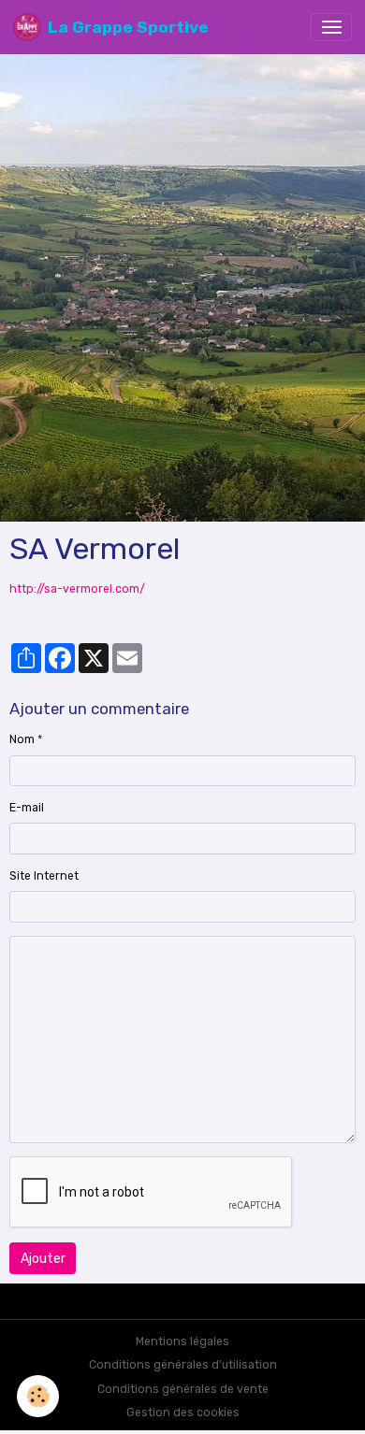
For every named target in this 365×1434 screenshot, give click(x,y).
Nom (22, 739)
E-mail (26, 807)
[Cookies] (38, 1396)
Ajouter (43, 1259)
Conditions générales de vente (183, 1389)
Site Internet (44, 875)
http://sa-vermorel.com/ (77, 588)
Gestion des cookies (183, 1412)
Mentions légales (182, 1341)
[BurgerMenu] (331, 27)
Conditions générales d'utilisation (183, 1364)
